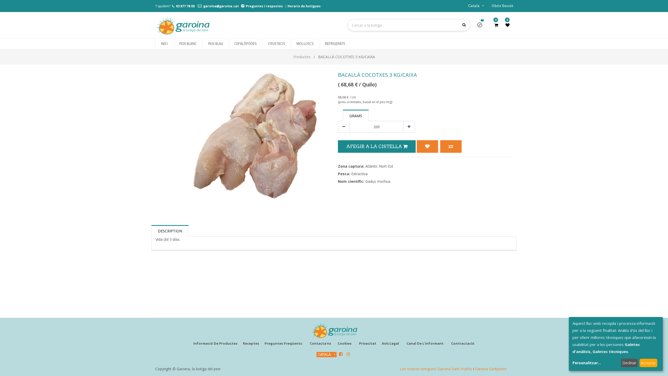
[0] (496, 25)
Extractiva (359, 173)
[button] (482, 27)
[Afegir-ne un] (409, 127)
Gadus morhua (377, 181)
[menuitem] (164, 44)
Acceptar (648, 362)
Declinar (629, 362)
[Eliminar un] (344, 127)
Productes (302, 56)
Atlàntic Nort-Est (379, 166)
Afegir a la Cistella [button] (374, 146)
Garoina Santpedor (491, 368)
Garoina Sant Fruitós (454, 368)
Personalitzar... (586, 362)
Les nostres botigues (418, 368)
